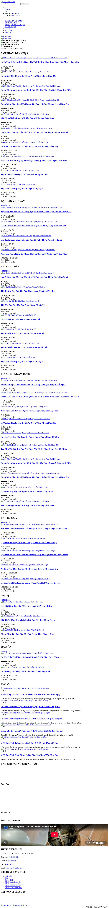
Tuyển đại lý (9, 880)
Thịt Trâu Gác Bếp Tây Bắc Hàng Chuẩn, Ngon (22, 188)
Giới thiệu (8, 876)
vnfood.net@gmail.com (14, 868)
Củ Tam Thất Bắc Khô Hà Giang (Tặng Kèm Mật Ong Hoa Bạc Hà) (31, 583)
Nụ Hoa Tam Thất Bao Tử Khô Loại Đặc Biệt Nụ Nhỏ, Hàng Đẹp (29, 146)
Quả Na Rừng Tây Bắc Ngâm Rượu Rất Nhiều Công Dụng (27, 491)
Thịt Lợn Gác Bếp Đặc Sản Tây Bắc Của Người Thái (24, 174)
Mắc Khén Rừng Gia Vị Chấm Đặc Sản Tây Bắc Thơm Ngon (28, 620)
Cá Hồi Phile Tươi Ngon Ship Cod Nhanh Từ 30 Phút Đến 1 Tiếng (30, 657)
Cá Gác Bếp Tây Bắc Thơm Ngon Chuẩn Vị (20, 319)
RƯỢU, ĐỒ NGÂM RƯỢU (15, 25)
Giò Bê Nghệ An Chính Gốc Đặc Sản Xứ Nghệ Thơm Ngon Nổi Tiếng (31, 240)
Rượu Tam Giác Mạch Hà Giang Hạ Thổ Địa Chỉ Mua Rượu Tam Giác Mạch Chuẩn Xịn (40, 62)
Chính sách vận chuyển (13, 882)
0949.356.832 (15, 15)
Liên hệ (7, 878)
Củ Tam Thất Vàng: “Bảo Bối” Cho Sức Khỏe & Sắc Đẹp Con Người (31, 719)
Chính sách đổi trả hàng (13, 886)
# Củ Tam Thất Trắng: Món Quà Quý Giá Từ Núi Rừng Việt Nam (30, 743)
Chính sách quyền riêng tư (14, 884)
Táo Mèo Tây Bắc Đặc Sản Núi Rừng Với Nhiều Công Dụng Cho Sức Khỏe (34, 449)
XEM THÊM (5, 206)
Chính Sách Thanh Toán (13, 888)
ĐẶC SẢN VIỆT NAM (13, 21)
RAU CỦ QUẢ (10, 27)
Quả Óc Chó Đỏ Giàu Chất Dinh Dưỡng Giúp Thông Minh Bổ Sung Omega (34, 555)
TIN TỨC (8, 32)
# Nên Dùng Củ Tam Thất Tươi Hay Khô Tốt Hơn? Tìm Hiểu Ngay (30, 694)
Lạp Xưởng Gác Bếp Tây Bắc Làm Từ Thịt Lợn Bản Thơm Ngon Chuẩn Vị (34, 132)
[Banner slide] (6, 36)
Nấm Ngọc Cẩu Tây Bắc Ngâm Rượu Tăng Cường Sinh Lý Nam (29, 411)
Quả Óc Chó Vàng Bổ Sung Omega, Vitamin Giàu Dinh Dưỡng (29, 542)
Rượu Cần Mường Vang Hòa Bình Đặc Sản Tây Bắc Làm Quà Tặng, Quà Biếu (36, 90)
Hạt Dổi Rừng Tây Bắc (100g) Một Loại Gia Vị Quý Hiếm (26, 606)
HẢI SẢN (8, 30)
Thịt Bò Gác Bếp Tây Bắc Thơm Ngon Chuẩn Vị (22, 333)
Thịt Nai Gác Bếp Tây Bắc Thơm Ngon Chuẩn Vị (22, 305)
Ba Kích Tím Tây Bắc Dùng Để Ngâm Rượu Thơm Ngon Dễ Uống (30, 437)
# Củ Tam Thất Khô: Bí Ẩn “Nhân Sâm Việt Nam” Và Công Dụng (30, 755)
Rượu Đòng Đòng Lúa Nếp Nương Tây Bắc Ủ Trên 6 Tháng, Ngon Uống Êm (35, 104)
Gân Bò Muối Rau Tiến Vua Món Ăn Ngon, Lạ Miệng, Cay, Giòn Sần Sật (33, 226)
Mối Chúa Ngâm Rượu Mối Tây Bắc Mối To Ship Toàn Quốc (28, 118)
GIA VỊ (7, 29)
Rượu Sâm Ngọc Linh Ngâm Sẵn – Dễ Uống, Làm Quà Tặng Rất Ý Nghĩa (33, 384)
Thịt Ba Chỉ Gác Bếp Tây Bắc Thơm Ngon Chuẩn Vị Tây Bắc (28, 291)
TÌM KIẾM (25, 4)
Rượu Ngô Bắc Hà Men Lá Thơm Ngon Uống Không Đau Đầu (28, 76)
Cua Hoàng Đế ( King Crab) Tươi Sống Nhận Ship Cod (25, 671)
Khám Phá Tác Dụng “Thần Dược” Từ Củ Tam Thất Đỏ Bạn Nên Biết (32, 731)
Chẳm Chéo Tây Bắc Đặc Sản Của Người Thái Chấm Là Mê (27, 634)
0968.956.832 (15, 13)
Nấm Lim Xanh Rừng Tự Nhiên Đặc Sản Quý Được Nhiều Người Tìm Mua (34, 160)
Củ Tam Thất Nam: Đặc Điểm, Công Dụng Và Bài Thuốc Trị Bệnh (30, 707)
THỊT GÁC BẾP (11, 23)
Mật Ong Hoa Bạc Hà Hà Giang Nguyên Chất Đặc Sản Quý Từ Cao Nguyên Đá (36, 212)
